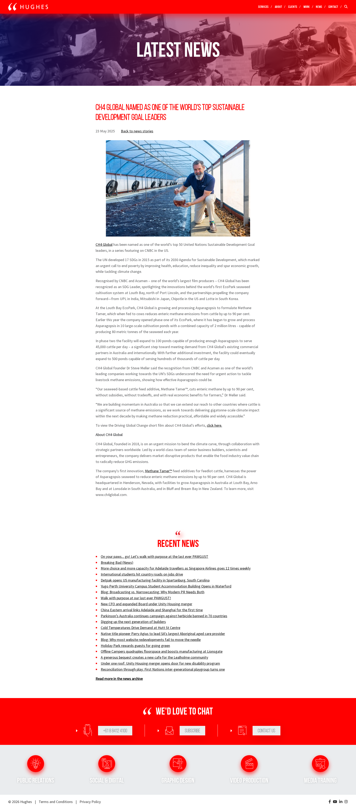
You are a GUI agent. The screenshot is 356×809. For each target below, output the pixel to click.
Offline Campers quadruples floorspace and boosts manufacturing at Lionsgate (161, 651)
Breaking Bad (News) (117, 562)
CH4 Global (104, 244)
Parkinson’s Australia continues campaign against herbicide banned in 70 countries (164, 616)
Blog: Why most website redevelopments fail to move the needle (151, 639)
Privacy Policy (90, 801)
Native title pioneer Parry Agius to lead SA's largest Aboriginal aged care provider (163, 633)
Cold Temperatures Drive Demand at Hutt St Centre (140, 627)
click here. (214, 425)
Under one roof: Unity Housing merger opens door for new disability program (160, 663)
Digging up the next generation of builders (133, 621)
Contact (333, 6)
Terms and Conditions (56, 801)
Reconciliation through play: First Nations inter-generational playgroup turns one (163, 669)
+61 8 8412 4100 (115, 730)
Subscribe (192, 730)
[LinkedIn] (340, 802)
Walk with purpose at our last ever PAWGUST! (136, 598)
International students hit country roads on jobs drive (142, 574)
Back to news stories (137, 131)
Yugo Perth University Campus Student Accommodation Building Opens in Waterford (166, 586)
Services (263, 6)
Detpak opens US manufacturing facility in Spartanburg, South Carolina (155, 580)
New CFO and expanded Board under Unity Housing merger (146, 604)
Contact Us (266, 730)
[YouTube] (335, 802)
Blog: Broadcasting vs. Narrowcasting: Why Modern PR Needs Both (152, 592)
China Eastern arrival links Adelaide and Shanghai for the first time (152, 610)
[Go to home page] (28, 7)
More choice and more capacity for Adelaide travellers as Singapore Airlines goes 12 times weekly (176, 568)
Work (306, 6)
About (278, 6)
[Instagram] (346, 802)
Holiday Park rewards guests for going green (135, 645)
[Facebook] (330, 802)
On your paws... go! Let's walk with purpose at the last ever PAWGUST (154, 556)
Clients (292, 6)
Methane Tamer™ (158, 471)
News (319, 6)
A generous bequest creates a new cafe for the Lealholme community (154, 657)
